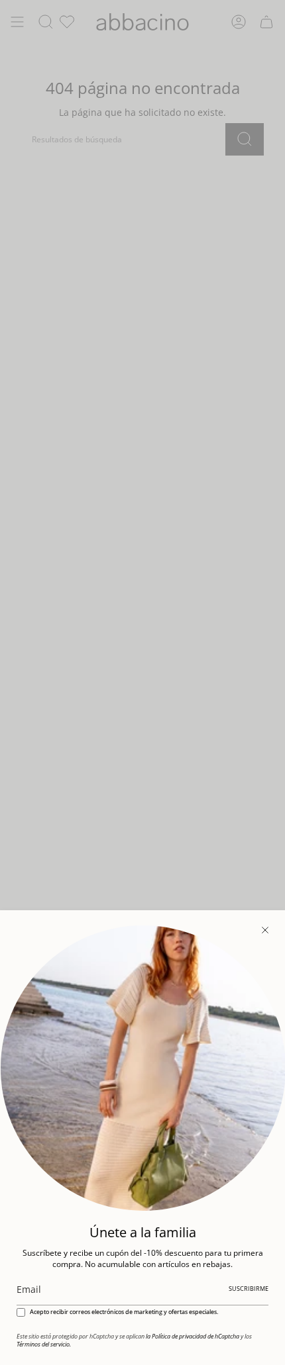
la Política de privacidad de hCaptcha (193, 1337)
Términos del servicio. (44, 1344)
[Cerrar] (265, 930)
